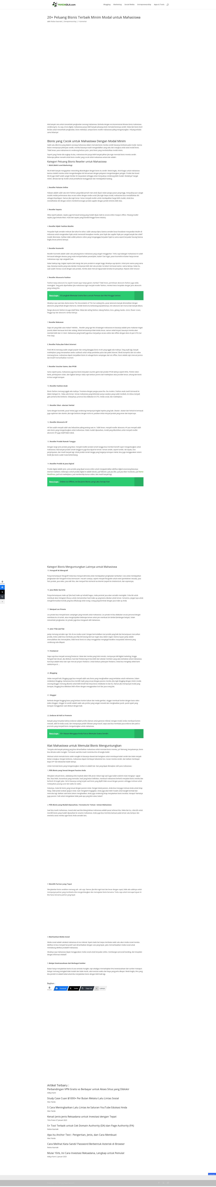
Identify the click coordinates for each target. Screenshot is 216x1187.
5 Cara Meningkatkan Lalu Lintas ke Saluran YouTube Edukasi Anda (87, 1107)
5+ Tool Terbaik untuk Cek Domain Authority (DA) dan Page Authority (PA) (90, 1125)
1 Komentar (82, 21)
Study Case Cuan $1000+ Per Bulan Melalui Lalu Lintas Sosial (83, 1098)
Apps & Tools (159, 5)
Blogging (107, 5)
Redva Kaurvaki (56, 21)
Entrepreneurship (144, 5)
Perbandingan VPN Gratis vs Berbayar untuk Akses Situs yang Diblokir (88, 1089)
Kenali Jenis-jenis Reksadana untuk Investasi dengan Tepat (81, 1116)
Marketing (117, 5)
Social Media (129, 5)
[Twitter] (2, 592)
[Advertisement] (95, 106)
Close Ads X (212, 1174)
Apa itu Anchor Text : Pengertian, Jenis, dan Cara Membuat (82, 1134)
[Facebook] (2, 587)
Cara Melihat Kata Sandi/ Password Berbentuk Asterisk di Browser (86, 1143)
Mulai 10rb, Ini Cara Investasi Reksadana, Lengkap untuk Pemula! (85, 1153)
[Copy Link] (2, 596)
